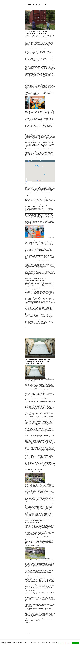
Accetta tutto (75, 643)
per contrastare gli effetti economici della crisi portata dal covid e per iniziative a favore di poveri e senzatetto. (40, 269)
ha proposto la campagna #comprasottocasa (46, 77)
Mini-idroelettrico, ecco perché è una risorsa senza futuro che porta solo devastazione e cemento (37, 361)
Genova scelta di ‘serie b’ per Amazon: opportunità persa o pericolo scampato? (38, 32)
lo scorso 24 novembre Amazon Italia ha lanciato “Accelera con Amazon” (38, 285)
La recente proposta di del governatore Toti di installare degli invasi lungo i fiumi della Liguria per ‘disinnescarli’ (38, 411)
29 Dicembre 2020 (27, 330)
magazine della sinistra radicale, (46, 216)
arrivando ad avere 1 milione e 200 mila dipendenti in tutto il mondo (41, 314)
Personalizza (62, 643)
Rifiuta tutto (68, 643)
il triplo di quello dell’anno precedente (38, 310)
